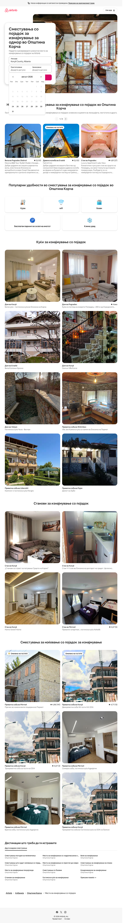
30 (41, 106)
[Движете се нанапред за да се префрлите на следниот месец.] (41, 77)
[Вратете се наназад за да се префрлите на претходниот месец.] (13, 77)
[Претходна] (57, 119)
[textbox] (19, 69)
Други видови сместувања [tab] (16, 848)
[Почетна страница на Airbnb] (11, 10)
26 (22, 106)
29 (36, 106)
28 (32, 106)
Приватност (57, 919)
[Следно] (66, 119)
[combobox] (30, 61)
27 (27, 106)
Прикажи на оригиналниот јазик (81, 3)
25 (18, 106)
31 (13, 111)
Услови (67, 919)
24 (13, 106)
